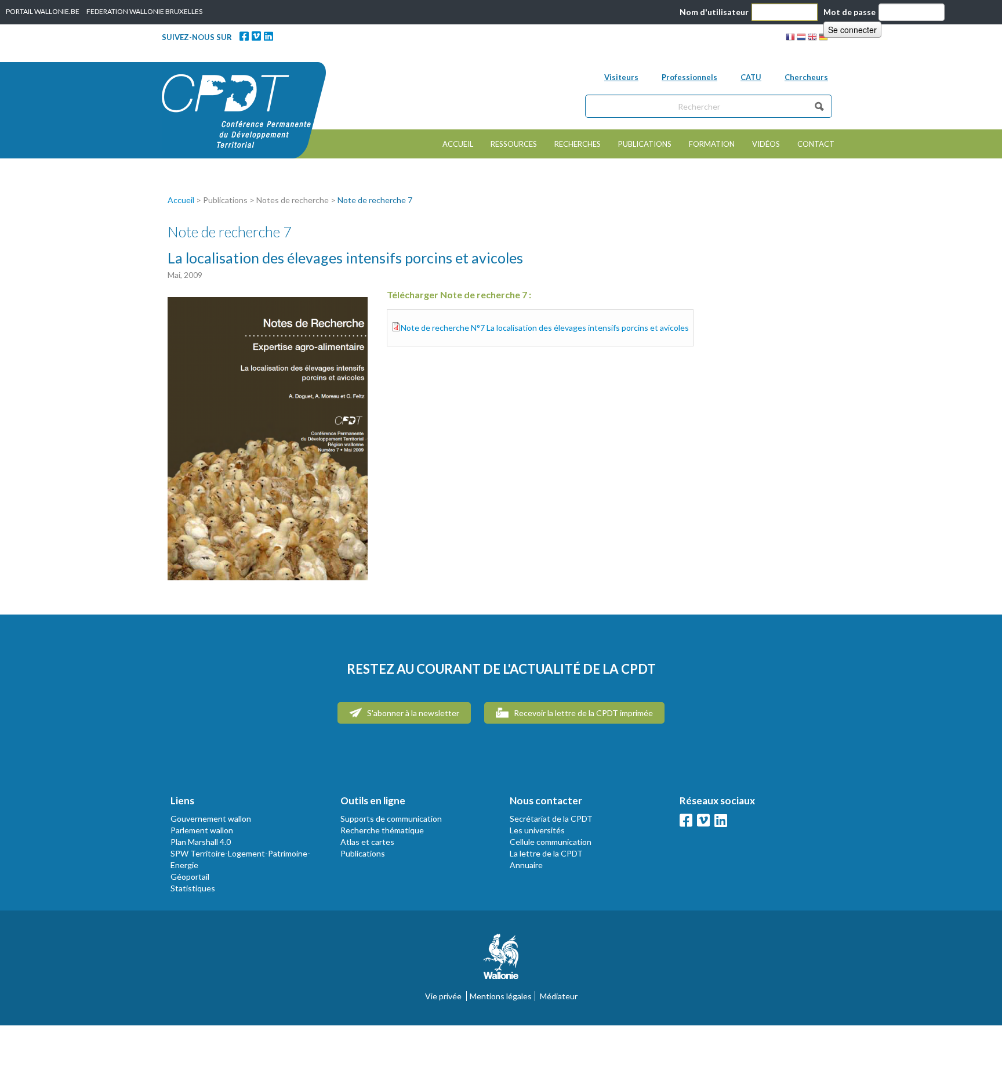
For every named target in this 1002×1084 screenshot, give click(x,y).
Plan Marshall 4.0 (200, 842)
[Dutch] (801, 38)
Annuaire (526, 865)
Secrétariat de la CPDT (551, 818)
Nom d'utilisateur (714, 12)
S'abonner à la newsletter (412, 713)
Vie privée (443, 996)
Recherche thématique (382, 830)
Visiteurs (621, 77)
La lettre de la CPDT (546, 853)
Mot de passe (849, 12)
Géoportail (189, 876)
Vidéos (766, 144)
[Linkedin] (268, 36)
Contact (815, 144)
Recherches (577, 144)
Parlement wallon (201, 830)
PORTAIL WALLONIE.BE (42, 11)
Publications (644, 144)
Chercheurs (806, 77)
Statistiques (192, 888)
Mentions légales (501, 996)
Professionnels (689, 77)
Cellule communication (550, 842)
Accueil (457, 144)
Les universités (537, 830)
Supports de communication (391, 818)
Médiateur (559, 996)
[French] (790, 38)
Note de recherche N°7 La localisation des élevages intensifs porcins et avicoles (545, 328)
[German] (823, 38)
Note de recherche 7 (374, 200)
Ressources (514, 144)
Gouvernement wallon (210, 818)
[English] (812, 38)
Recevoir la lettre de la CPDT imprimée (582, 713)
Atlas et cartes (367, 842)
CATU (750, 77)
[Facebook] (244, 36)
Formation (712, 144)
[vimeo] (256, 36)
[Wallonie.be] (501, 961)
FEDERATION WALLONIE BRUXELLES (144, 11)
